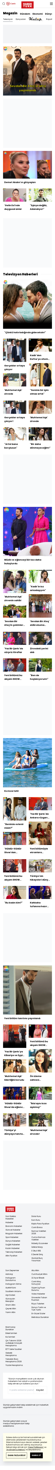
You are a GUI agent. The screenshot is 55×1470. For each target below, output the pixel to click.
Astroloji (9, 1274)
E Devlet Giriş (37, 1254)
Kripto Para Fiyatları (40, 1223)
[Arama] (3, 3)
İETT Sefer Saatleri (14, 1349)
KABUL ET (36, 1455)
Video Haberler (38, 1293)
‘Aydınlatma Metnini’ (15, 1449)
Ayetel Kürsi (11, 1287)
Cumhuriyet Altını (39, 1274)
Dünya (49, 13)
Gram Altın (10, 1305)
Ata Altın (35, 1270)
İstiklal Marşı (37, 1247)
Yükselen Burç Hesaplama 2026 (14, 1360)
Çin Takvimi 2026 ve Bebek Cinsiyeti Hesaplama (14, 1343)
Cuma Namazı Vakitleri (38, 1238)
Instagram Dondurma (11, 1279)
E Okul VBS (36, 1250)
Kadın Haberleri (13, 1248)
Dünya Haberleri (13, 1241)
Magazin (10, 13)
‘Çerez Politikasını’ (36, 1447)
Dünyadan (21, 19)
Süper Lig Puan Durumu (38, 1288)
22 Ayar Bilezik (37, 1277)
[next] (50, 71)
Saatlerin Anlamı (13, 1291)
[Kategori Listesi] (51, 3)
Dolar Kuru (36, 1216)
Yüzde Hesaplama (14, 1365)
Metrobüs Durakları (40, 1317)
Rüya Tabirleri (37, 1303)
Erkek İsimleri (11, 1333)
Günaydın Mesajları (10, 1299)
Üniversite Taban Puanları (39, 1298)
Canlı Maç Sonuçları (36, 1282)
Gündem (25, 13)
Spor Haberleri (12, 1237)
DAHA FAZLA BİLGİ (16, 1455)
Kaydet (40, 1390)
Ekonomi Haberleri (14, 1226)
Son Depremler (12, 1270)
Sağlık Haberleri (13, 1244)
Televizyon (8, 19)
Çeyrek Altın (11, 1308)
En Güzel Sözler (38, 1313)
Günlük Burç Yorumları (37, 1259)
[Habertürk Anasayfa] (27, 4)
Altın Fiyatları (11, 1255)
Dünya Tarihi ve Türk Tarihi (38, 1308)
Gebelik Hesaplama (11, 1354)
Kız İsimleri (10, 1337)
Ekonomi (38, 13)
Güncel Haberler (13, 1229)
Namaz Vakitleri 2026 (38, 1232)
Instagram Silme (13, 1284)
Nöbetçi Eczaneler (39, 1243)
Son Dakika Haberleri (11, 1217)
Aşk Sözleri (10, 1295)
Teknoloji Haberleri (14, 1252)
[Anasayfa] (10, 1209)
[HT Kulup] (36, 19)
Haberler (9, 1222)
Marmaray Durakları (10, 1328)
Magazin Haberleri (14, 1233)
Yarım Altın (10, 1312)
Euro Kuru (35, 1220)
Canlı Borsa (36, 1227)
